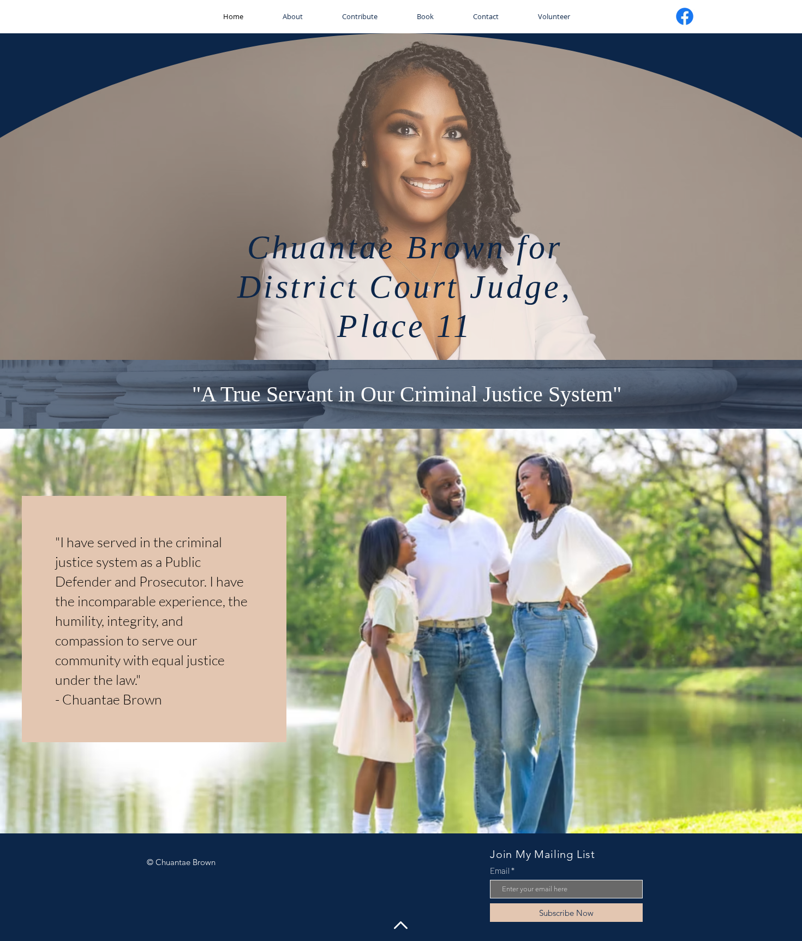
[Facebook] (684, 16)
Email (500, 871)
